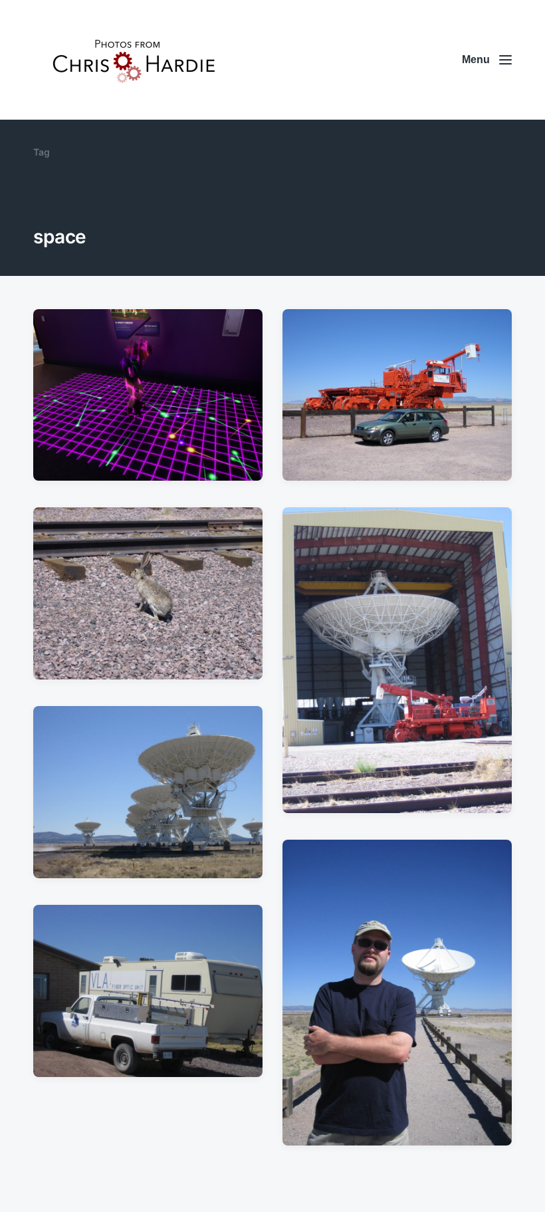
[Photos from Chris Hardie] (133, 60)
